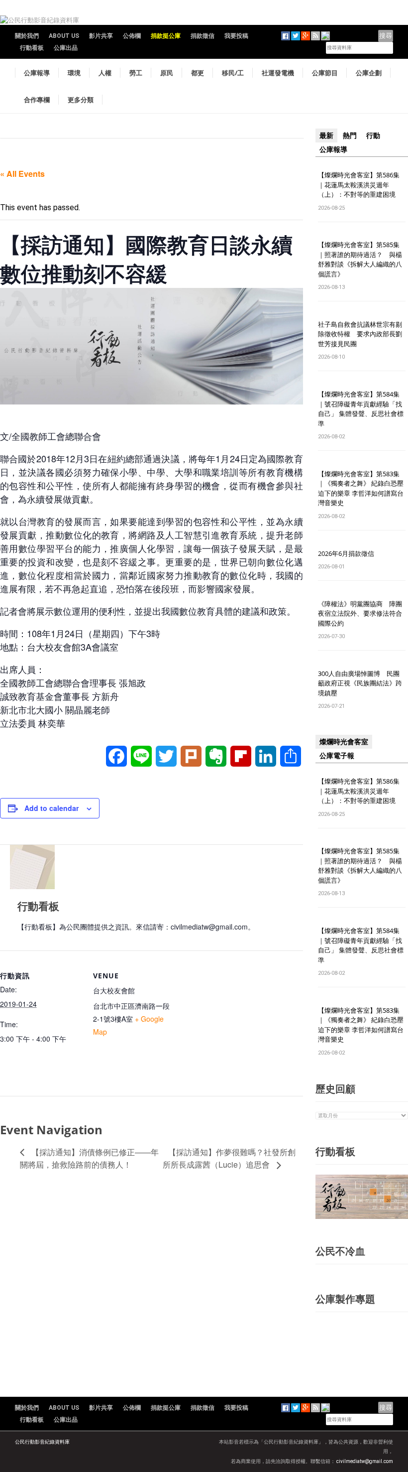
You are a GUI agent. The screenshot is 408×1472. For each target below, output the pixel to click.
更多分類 (81, 99)
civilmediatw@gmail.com (364, 1461)
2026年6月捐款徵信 (346, 553)
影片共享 (101, 35)
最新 (326, 135)
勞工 (135, 72)
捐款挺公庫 (166, 35)
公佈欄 (132, 35)
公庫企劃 (369, 72)
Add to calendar (51, 808)
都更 (197, 72)
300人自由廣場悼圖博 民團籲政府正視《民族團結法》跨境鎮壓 (360, 683)
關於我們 (27, 35)
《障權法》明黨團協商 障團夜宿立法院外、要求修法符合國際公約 (360, 613)
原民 (166, 72)
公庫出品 (66, 47)
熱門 (350, 135)
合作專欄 (37, 99)
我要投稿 (236, 35)
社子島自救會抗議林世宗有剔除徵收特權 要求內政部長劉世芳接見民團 (360, 334)
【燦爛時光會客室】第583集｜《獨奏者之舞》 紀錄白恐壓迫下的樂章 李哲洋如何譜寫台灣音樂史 (361, 488)
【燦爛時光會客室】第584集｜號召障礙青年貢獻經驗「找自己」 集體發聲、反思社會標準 (361, 409)
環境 (74, 72)
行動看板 (32, 47)
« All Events (22, 173)
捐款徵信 (202, 35)
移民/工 (233, 72)
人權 (105, 72)
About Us (64, 35)
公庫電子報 (336, 756)
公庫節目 (325, 72)
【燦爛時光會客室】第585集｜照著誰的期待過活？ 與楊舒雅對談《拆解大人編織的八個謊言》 (360, 259)
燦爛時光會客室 (343, 742)
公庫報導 (37, 72)
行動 (373, 135)
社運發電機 (278, 72)
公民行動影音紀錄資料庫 (42, 1442)
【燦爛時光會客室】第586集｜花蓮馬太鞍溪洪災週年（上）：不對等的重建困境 (359, 184)
